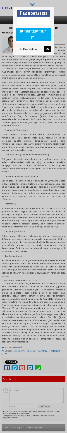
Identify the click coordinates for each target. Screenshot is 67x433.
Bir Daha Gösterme (28, 49)
